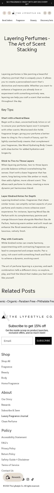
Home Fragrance (10, 383)
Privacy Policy (8, 448)
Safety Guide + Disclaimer (15, 459)
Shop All (5, 361)
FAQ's (4, 442)
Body (4, 377)
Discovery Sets (47, 20)
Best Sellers (7, 20)
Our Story (6, 399)
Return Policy (8, 454)
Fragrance (20, 20)
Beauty (33, 20)
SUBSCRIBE (43, 340)
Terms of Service (10, 465)
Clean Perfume (9, 421)
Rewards (5, 404)
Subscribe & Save (10, 410)
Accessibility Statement (14, 437)
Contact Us (7, 470)
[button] (4, 13)
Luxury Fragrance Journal (14, 416)
